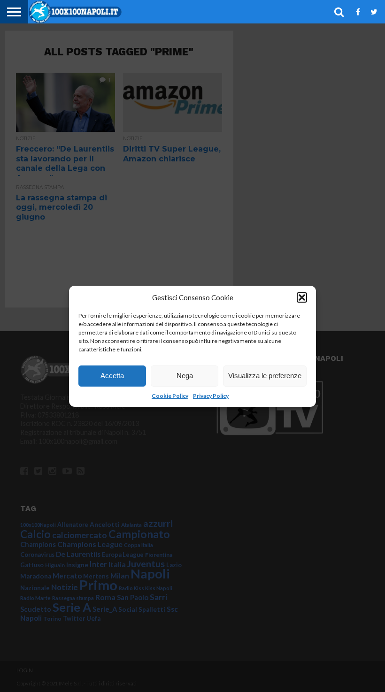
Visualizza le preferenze (264, 376)
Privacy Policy (211, 395)
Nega (185, 376)
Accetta (112, 376)
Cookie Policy (170, 395)
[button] (302, 297)
